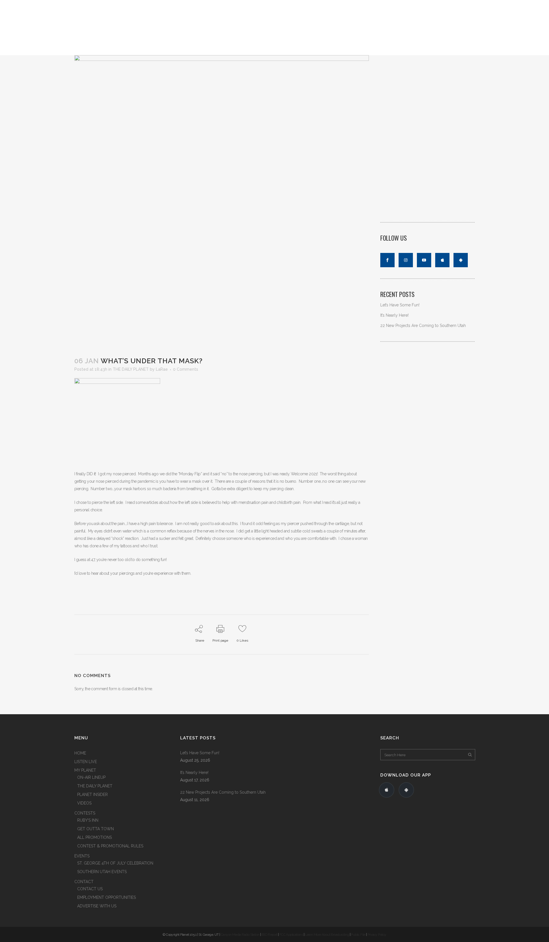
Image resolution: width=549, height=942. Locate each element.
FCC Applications (291, 935)
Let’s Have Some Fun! (399, 305)
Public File (358, 935)
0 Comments (185, 369)
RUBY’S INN (87, 820)
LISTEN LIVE (463, 5)
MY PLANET (85, 770)
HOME (80, 753)
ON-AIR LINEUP (91, 777)
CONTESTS (84, 813)
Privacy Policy (376, 935)
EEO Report (269, 935)
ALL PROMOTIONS (94, 837)
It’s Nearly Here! (394, 315)
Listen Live (450, 46)
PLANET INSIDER (92, 794)
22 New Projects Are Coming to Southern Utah (423, 325)
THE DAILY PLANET (131, 369)
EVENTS (81, 856)
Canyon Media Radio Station (240, 935)
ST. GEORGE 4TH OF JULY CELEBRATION (115, 863)
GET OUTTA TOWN (95, 829)
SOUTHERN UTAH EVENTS (102, 871)
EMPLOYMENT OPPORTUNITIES (106, 897)
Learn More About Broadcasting (327, 935)
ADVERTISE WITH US (96, 906)
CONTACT (84, 881)
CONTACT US (90, 889)
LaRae (162, 369)
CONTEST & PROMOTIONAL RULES (110, 846)
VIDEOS (84, 803)
